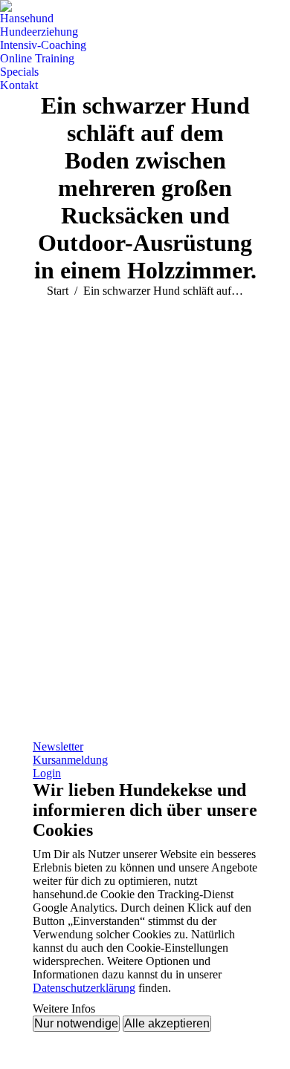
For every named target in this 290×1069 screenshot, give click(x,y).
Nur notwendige (76, 1023)
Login (47, 773)
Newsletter (58, 746)
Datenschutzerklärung (84, 987)
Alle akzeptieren (167, 1023)
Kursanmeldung (70, 759)
